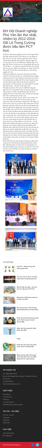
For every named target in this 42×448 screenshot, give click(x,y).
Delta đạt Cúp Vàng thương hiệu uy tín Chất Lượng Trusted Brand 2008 (27, 320)
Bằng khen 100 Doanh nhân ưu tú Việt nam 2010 (27, 298)
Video (19, 338)
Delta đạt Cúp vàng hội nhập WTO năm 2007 (26, 329)
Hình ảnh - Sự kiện (8, 415)
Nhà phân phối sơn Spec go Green (13, 404)
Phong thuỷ (6, 420)
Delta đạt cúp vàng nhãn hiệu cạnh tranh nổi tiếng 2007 (27, 345)
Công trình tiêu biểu (8, 433)
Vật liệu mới (6, 422)
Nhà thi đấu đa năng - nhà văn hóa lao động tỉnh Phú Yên (27, 288)
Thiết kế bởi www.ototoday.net (11, 445)
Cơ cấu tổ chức (7, 397)
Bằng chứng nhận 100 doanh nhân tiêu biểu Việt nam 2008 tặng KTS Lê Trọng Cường (26, 357)
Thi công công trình (8, 402)
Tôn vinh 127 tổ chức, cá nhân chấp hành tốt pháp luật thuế (27, 277)
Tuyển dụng (6, 417)
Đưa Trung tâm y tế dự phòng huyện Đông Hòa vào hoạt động (27, 308)
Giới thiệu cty (7, 394)
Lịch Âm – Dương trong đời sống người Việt (26, 267)
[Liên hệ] (5, 345)
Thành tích (6, 399)
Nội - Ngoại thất (7, 435)
